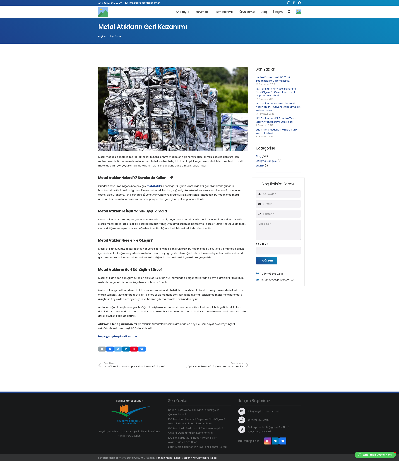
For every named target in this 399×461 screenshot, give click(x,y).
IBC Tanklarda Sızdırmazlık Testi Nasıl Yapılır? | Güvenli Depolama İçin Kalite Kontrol (278, 107)
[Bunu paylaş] (110, 349)
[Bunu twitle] (118, 349)
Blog (258, 156)
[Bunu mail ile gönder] (102, 349)
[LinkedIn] (294, 2)
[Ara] (289, 11)
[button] (375, 455)
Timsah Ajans (164, 458)
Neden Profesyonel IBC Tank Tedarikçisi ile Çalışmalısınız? (273, 79)
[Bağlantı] (103, 12)
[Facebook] (299, 2)
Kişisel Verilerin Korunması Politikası (195, 458)
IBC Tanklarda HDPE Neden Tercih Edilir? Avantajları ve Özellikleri (276, 120)
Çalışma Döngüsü (266, 161)
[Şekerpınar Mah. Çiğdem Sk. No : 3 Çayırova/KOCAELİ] (243, 429)
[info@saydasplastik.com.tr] (259, 280)
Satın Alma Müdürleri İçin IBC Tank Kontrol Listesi (276, 131)
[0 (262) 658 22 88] (243, 419)
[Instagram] (288, 2)
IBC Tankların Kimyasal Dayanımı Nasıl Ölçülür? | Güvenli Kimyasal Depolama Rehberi (276, 92)
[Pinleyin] (134, 349)
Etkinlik (260, 165)
